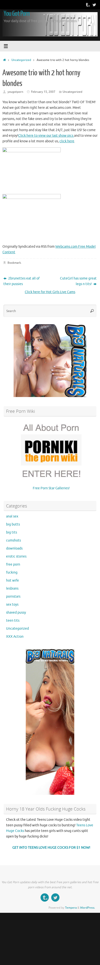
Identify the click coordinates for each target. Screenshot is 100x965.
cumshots (13, 540)
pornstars (13, 596)
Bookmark (14, 263)
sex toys (12, 604)
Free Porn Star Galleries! (51, 488)
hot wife (12, 580)
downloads (14, 548)
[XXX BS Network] (94, 4)
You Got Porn (16, 13)
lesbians (12, 588)
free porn (13, 564)
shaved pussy (16, 612)
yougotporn (15, 92)
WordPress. (87, 908)
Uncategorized (21, 60)
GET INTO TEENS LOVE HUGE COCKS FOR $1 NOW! (51, 848)
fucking (11, 572)
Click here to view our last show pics (46, 136)
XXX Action (15, 637)
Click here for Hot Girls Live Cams (50, 292)
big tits (11, 532)
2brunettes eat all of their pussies (21, 281)
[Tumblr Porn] (87, 4)
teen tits (12, 620)
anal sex (12, 516)
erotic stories (16, 556)
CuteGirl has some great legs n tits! (78, 281)
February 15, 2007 (43, 92)
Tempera (71, 908)
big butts (13, 524)
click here (66, 141)
